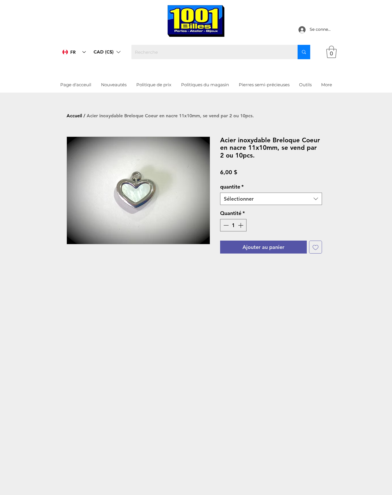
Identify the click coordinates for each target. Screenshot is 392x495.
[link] (331, 52)
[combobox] (271, 199)
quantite (232, 186)
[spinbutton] (233, 225)
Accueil (74, 115)
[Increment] (241, 225)
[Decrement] (225, 225)
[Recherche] (304, 52)
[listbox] (107, 52)
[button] (107, 52)
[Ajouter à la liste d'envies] (315, 247)
